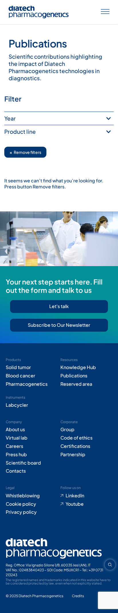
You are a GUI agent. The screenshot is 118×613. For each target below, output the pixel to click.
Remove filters (25, 152)
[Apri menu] (105, 12)
